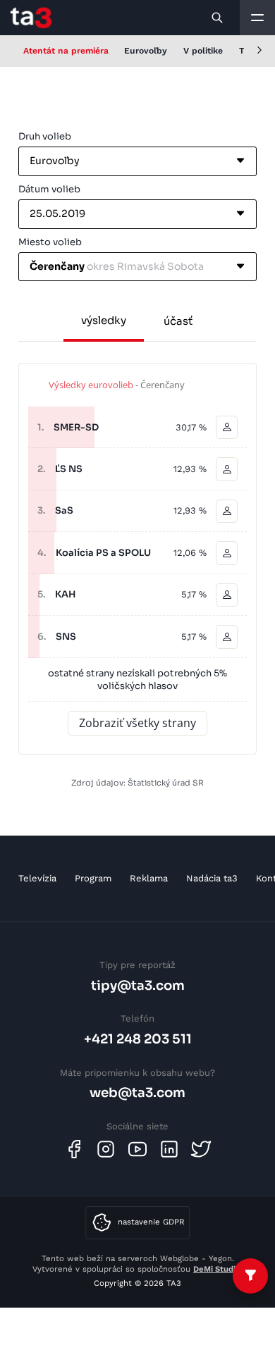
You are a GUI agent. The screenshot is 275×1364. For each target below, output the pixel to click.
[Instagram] (105, 1149)
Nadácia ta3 (212, 878)
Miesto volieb (50, 242)
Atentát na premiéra (66, 51)
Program (93, 878)
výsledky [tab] (103, 320)
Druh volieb (44, 136)
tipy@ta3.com (138, 985)
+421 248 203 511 (138, 1039)
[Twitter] (201, 1149)
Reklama (149, 878)
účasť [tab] (178, 321)
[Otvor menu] (257, 17)
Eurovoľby (145, 51)
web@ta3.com (137, 1092)
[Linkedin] (169, 1149)
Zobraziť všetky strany (137, 723)
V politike (203, 51)
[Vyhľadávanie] (217, 17)
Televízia (37, 878)
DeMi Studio (216, 1269)
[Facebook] (74, 1149)
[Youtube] (137, 1149)
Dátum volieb (49, 189)
